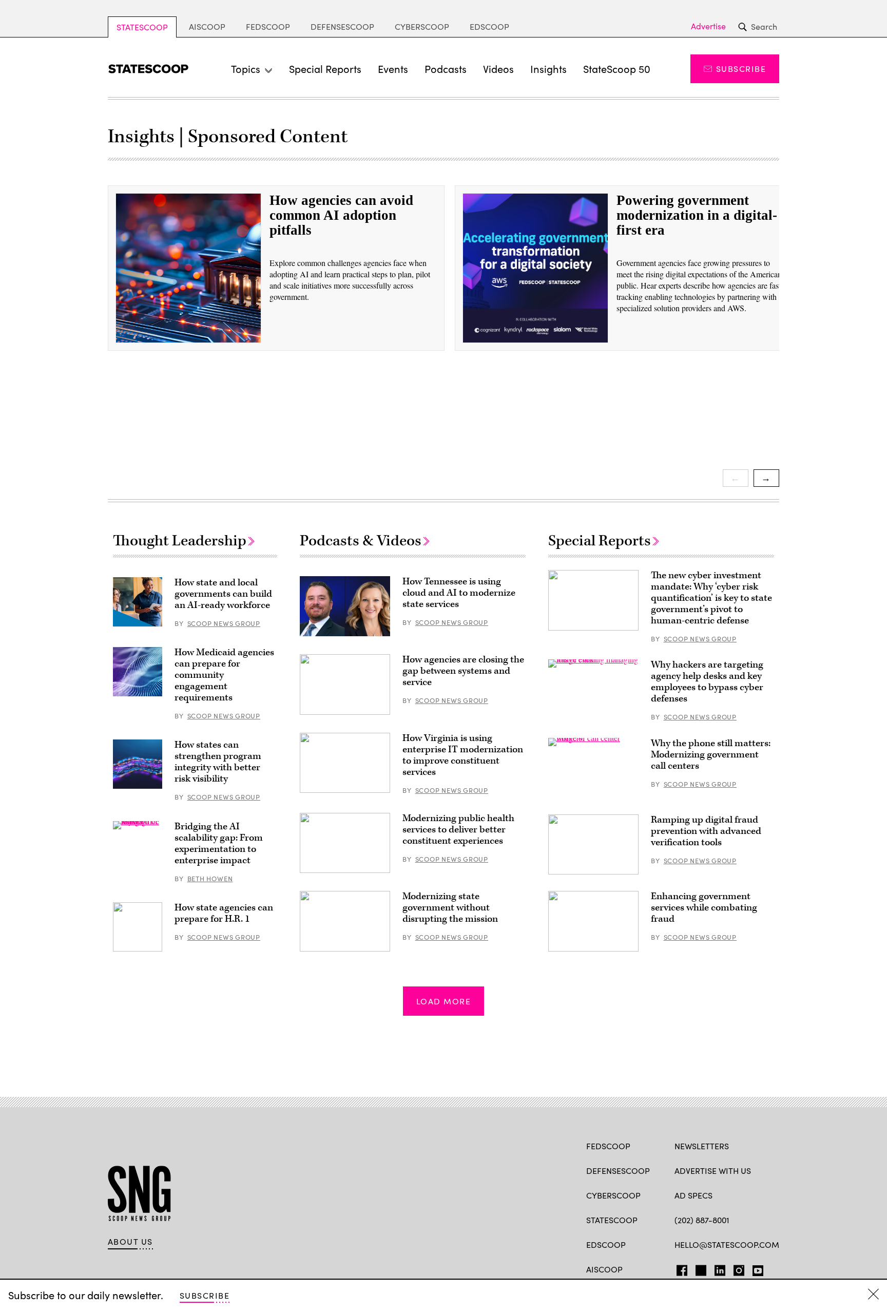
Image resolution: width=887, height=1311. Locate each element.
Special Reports (325, 68)
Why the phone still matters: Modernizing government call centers (710, 754)
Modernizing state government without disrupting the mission (450, 907)
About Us (130, 1242)
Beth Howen (210, 878)
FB (679, 1268)
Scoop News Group (223, 623)
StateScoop (142, 27)
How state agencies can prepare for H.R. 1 (224, 913)
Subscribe (741, 68)
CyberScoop (422, 26)
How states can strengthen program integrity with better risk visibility (218, 761)
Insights (548, 68)
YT (755, 1268)
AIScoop (207, 26)
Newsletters (701, 1146)
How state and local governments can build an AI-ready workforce (223, 594)
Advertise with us (712, 1170)
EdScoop (489, 26)
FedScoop (268, 26)
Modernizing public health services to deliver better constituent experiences (458, 829)
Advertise (708, 26)
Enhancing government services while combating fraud (704, 907)
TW (699, 1268)
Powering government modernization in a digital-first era (696, 215)
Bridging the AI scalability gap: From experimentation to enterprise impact (219, 843)
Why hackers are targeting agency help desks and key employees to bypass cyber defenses (707, 681)
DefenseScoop (342, 26)
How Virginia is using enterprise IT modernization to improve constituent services (462, 755)
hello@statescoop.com (726, 1244)
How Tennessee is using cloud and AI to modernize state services (458, 593)
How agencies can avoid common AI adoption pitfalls (341, 215)
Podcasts (446, 68)
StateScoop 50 (616, 68)
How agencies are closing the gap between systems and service (463, 671)
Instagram (738, 1268)
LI (715, 1268)
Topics (245, 68)
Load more (443, 1001)
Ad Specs (693, 1195)
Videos (498, 68)
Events (393, 68)
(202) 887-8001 (701, 1219)
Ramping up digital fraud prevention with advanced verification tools (706, 831)
